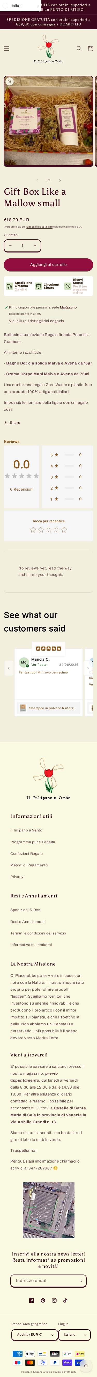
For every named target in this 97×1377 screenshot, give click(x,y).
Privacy (16, 877)
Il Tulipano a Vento (41, 1372)
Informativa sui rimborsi (31, 945)
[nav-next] (88, 668)
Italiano (69, 1334)
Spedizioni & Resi (25, 910)
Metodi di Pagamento (29, 865)
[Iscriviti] (80, 1281)
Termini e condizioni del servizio (38, 933)
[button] (6, 48)
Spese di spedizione (39, 226)
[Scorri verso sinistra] (37, 180)
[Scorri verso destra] (60, 180)
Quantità (10, 235)
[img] (21, 476)
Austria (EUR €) (30, 1334)
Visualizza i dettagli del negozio (36, 321)
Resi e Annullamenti (28, 922)
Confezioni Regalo (26, 854)
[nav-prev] (9, 668)
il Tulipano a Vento (26, 830)
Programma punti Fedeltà (32, 842)
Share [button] (15, 423)
